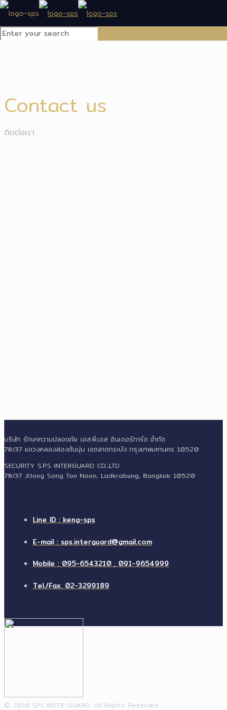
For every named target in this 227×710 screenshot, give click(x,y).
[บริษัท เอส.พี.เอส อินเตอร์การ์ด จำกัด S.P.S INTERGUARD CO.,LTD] (58, 13)
